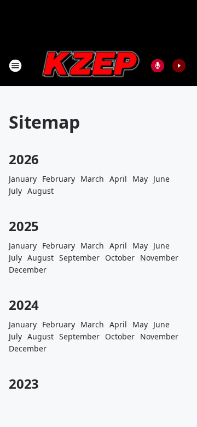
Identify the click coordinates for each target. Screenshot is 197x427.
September (79, 257)
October (120, 257)
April (118, 179)
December (28, 269)
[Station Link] (91, 65)
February (58, 179)
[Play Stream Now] (179, 65)
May (140, 179)
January (23, 179)
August (40, 191)
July (15, 191)
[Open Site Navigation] (15, 65)
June (161, 179)
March (92, 179)
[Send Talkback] (157, 65)
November (159, 257)
